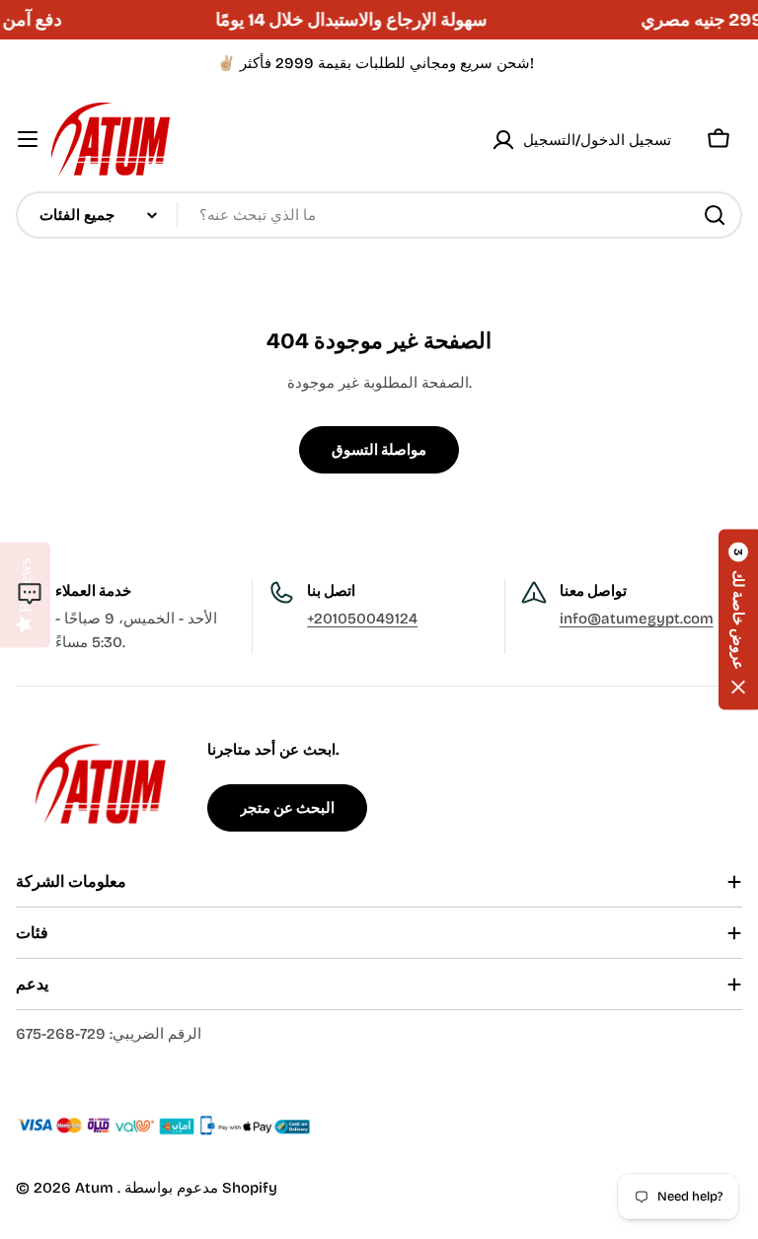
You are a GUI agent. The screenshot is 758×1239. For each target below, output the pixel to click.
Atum (96, 1188)
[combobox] (379, 215)
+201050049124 (362, 618)
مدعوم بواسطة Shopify (200, 1188)
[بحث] (714, 215)
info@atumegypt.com (637, 618)
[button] (738, 620)
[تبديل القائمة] (27, 139)
